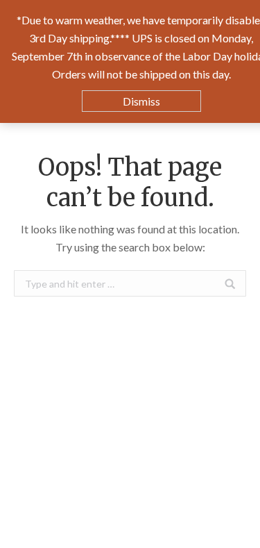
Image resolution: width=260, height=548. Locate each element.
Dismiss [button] (141, 101)
